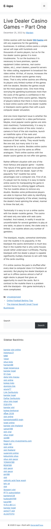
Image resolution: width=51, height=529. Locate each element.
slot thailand (9, 450)
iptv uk (7, 483)
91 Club (7, 374)
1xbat (6, 359)
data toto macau (11, 377)
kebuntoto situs (11, 456)
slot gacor (8, 468)
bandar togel (10, 371)
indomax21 (9, 353)
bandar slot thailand (13, 426)
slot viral (8, 432)
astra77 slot (9, 511)
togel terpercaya (11, 368)
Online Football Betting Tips (20, 300)
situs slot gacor (11, 459)
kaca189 (7, 502)
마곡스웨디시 (10, 505)
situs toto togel (11, 401)
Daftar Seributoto (12, 398)
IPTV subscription (12, 492)
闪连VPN (8, 404)
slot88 (6, 438)
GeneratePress (36, 525)
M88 (6, 356)
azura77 (7, 389)
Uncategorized (14, 297)
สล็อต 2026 (9, 413)
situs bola (8, 362)
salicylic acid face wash (15, 480)
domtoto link (9, 386)
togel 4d (8, 444)
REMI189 (8, 465)
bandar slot (9, 407)
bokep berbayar (11, 410)
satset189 (8, 429)
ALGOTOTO (9, 514)
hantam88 (8, 365)
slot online (8, 380)
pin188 (7, 474)
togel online (9, 423)
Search (7, 321)
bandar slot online (12, 350)
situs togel (8, 435)
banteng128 (9, 496)
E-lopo (8, 6)
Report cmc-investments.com (18, 441)
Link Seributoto (11, 392)
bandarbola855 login (13, 419)
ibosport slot (10, 489)
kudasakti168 (10, 499)
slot (5, 477)
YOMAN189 (9, 462)
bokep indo (9, 383)
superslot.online (11, 453)
